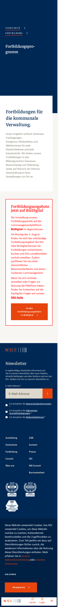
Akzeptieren (19, 587)
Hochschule (11, 444)
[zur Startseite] (12, 601)
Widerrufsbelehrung (35, 417)
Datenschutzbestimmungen (38, 403)
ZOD (31, 437)
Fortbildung (14, 33)
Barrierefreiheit (36, 472)
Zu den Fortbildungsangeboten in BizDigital (29, 312)
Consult (9, 458)
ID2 (30, 458)
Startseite (12, 28)
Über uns (9, 465)
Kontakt (33, 444)
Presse (32, 451)
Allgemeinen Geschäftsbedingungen (23, 412)
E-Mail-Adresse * (13, 385)
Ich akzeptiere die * (30, 405)
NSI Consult (35, 465)
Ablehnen (10, 574)
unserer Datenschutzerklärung (17, 558)
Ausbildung (11, 437)
